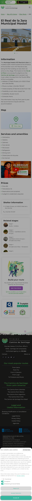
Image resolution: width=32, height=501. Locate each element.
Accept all (16, 498)
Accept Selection (16, 493)
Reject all (16, 488)
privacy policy (21, 475)
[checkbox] (6, 479)
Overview (27, 450)
